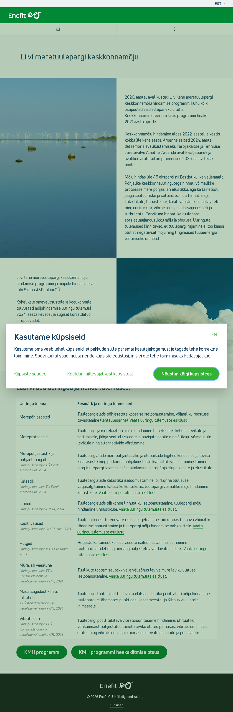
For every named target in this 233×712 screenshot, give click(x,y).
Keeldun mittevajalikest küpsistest (100, 374)
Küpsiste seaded (30, 374)
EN (214, 334)
